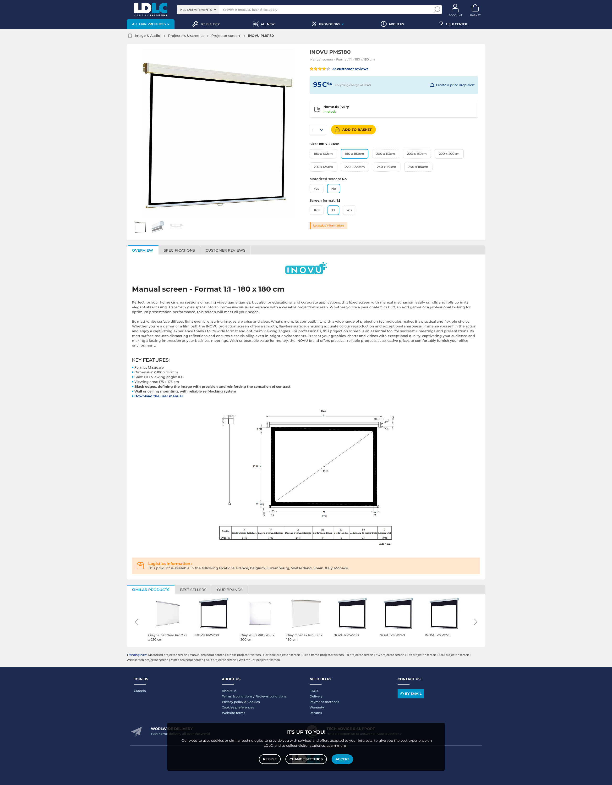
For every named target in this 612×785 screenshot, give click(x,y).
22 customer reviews (349, 69)
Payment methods (324, 702)
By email (413, 693)
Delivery (316, 696)
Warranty (317, 707)
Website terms (233, 713)
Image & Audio (147, 35)
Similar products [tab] (150, 589)
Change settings (306, 759)
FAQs (314, 691)
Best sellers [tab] (193, 589)
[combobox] (198, 9)
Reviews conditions (271, 696)
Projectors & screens (185, 35)
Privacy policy (232, 702)
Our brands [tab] (229, 589)
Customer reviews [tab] (225, 250)
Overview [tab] (142, 250)
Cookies (253, 702)
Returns (316, 713)
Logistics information (328, 225)
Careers (140, 691)
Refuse (270, 759)
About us (229, 691)
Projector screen (225, 35)
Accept (342, 759)
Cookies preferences (238, 707)
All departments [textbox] (196, 9)
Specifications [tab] (179, 250)
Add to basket (357, 129)
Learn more (336, 745)
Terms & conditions (237, 696)
